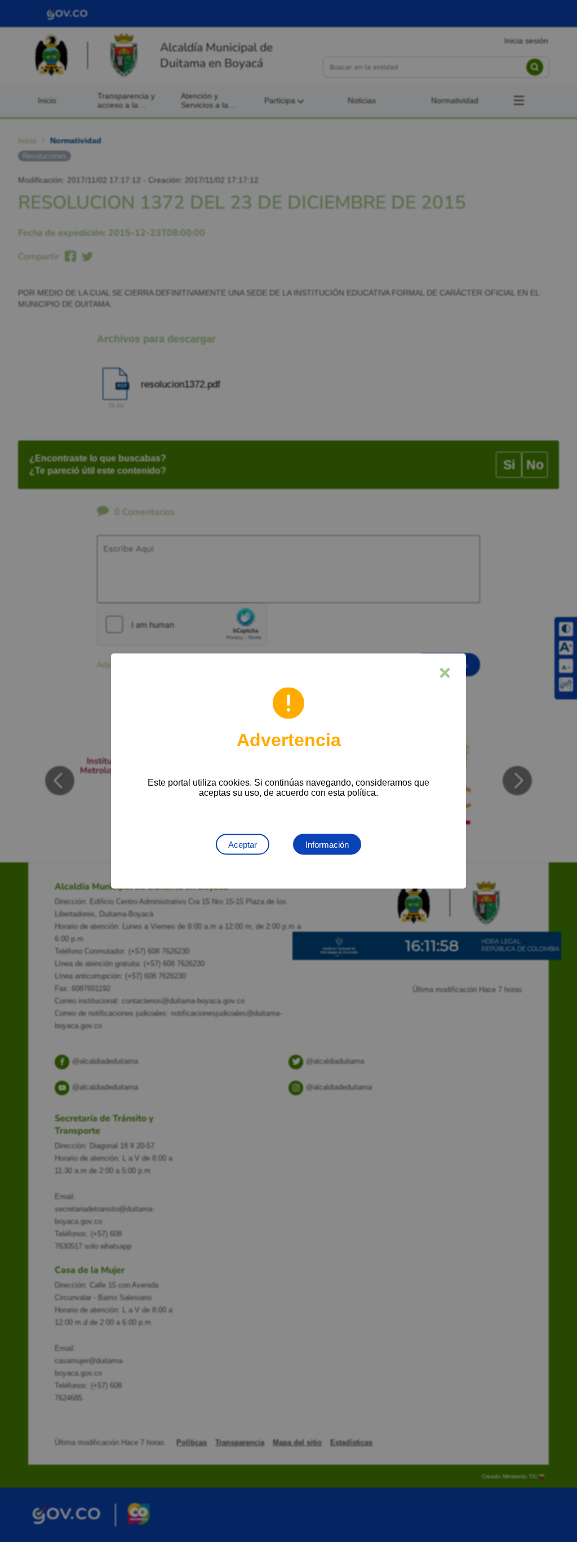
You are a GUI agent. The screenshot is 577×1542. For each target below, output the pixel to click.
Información (327, 844)
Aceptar (242, 844)
